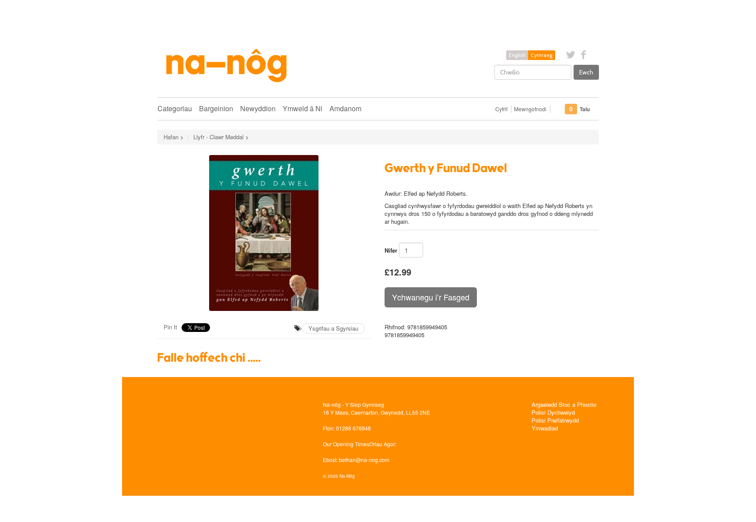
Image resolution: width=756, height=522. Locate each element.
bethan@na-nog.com (364, 459)
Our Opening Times (346, 444)
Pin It (170, 327)
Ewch (586, 72)
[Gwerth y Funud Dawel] (264, 233)
